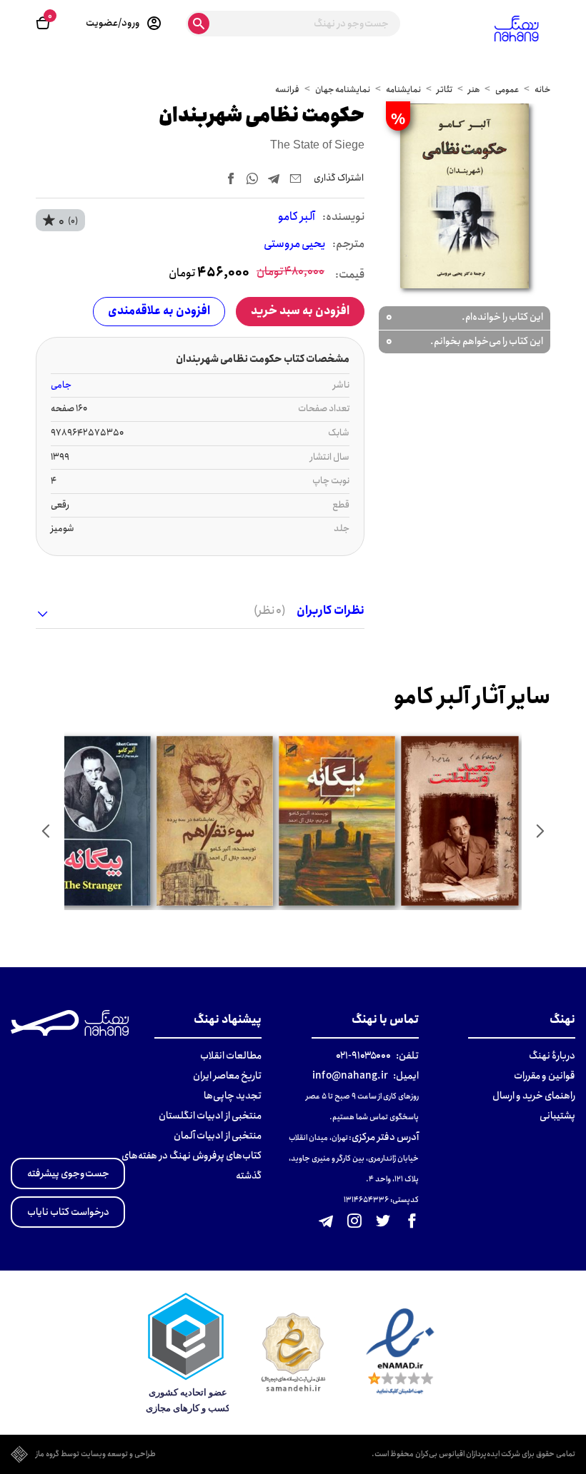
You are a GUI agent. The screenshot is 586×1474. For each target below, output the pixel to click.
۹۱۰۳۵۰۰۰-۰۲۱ (363, 1056)
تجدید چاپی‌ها (233, 1096)
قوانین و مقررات (544, 1076)
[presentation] (540, 831)
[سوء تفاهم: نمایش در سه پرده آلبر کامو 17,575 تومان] (215, 821)
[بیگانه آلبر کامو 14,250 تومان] (92, 821)
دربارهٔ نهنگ (552, 1056)
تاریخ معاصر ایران (227, 1076)
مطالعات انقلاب (231, 1056)
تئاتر (444, 89)
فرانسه (287, 89)
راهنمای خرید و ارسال (533, 1096)
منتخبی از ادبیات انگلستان (210, 1116)
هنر (474, 89)
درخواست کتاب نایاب (68, 1212)
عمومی (507, 89)
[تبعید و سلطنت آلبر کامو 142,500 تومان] (460, 821)
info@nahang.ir (350, 1076)
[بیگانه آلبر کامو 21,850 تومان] (337, 821)
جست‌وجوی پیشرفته (68, 1173)
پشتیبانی (557, 1116)
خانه (542, 89)
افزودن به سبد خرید (300, 311)
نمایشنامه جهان (342, 89)
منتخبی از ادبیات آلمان (218, 1136)
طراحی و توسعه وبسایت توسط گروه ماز (96, 1454)
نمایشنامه (403, 89)
